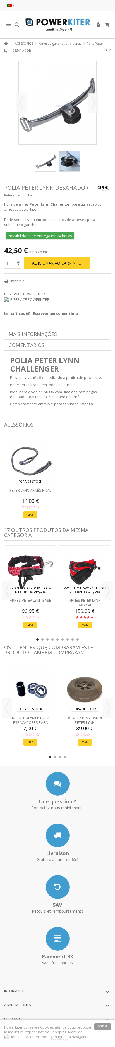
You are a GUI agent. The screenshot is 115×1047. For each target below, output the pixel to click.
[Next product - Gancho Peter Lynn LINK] (110, 49)
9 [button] (77, 639)
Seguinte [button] (93, 103)
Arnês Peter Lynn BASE (30, 600)
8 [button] (72, 639)
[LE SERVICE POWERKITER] (57, 299)
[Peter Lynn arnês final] (30, 462)
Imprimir (16, 281)
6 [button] (62, 639)
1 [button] (37, 639)
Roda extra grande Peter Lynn (85, 720)
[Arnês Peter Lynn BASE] (30, 572)
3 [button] (47, 639)
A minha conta (17, 1004)
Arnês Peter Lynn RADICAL (85, 603)
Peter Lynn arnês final (30, 490)
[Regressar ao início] (6, 43)
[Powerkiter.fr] (57, 24)
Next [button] (108, 590)
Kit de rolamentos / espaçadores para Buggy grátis (30, 722)
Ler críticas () (17, 313)
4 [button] (52, 639)
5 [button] (57, 639)
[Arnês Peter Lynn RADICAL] (84, 572)
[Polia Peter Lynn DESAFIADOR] (45, 161)
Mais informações (33, 334)
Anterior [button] (21, 103)
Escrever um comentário (55, 313)
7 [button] (67, 639)
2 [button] (42, 639)
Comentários (26, 345)
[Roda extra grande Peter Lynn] (84, 689)
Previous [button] (7, 590)
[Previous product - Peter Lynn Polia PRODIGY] (106, 49)
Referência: (12, 195)
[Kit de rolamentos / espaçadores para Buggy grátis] (30, 689)
